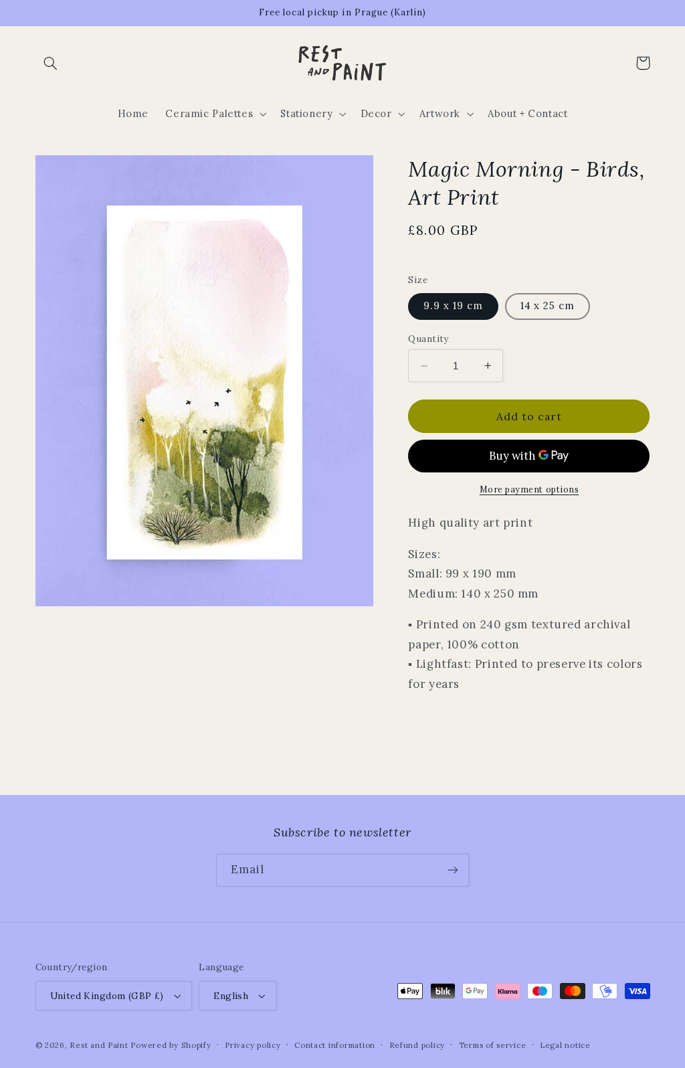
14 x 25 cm (547, 305)
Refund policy (417, 1045)
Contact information (334, 1045)
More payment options (529, 489)
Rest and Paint (99, 1045)
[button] (50, 63)
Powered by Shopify (170, 1045)
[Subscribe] (452, 870)
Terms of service (492, 1045)
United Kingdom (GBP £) (107, 996)
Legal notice (565, 1045)
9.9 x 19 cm (453, 305)
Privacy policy (252, 1045)
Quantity (428, 339)
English (230, 996)
